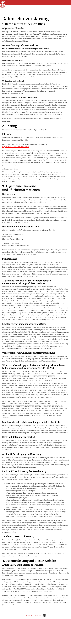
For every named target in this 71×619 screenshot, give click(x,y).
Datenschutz (37, 615)
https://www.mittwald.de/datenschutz (15, 146)
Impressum (28, 615)
